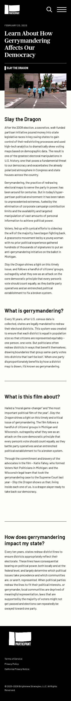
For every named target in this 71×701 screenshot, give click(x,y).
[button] (49, 9)
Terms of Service (13, 658)
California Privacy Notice (17, 669)
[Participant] (12, 9)
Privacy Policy (12, 663)
